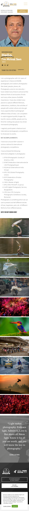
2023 (11, 52)
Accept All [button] (15, 506)
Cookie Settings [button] (7, 506)
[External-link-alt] (7, 65)
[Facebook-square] (2, 65)
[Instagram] (5, 65)
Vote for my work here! (9, 212)
